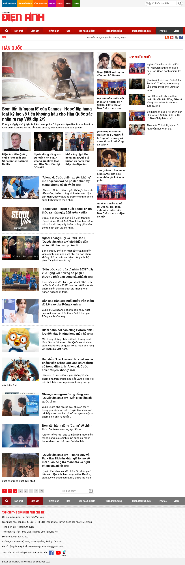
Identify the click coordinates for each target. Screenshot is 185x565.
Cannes (68, 3)
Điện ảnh (35, 30)
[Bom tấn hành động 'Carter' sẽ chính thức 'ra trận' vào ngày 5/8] (20, 435)
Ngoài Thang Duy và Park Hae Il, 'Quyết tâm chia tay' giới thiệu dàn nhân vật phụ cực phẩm (65, 242)
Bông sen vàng (40, 3)
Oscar (60, 3)
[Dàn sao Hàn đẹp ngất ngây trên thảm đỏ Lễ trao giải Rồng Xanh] (20, 311)
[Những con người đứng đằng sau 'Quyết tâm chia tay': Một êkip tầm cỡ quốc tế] (20, 404)
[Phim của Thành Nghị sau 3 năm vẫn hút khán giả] (137, 129)
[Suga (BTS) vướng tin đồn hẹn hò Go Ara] (111, 60)
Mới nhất (18, 30)
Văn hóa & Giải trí (87, 30)
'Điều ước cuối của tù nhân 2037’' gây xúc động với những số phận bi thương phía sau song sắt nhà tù (68, 273)
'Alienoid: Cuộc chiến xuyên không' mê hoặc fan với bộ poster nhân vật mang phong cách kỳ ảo (66, 181)
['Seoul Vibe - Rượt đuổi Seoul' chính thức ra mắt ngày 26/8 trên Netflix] (20, 219)
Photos (163, 30)
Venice (76, 3)
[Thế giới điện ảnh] (23, 16)
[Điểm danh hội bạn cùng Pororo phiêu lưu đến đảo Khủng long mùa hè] (20, 340)
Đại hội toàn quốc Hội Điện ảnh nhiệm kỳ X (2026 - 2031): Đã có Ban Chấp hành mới (164, 115)
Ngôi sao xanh (9, 3)
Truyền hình (53, 30)
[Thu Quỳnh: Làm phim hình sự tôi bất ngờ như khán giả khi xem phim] (111, 157)
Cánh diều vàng (25, 3)
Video (176, 30)
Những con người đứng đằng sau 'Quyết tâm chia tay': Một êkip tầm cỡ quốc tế (67, 398)
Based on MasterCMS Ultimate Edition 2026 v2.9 (26, 561)
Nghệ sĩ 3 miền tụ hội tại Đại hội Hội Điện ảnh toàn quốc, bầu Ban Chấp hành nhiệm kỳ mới (110, 210)
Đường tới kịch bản (141, 30)
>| (42, 491)
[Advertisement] (117, 16)
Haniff (52, 3)
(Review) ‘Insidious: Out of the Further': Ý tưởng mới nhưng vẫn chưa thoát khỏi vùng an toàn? (110, 138)
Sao (68, 30)
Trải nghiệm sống (113, 30)
